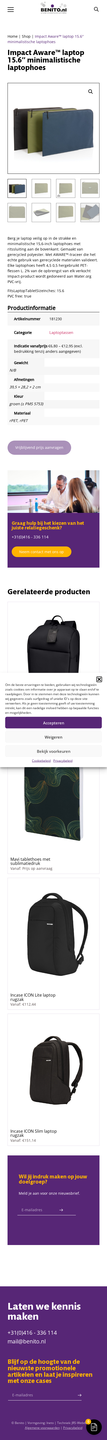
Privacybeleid (62, 760)
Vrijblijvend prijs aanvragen (39, 447)
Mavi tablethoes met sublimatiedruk (30, 861)
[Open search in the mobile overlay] (96, 9)
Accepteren (53, 722)
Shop (26, 36)
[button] (99, 679)
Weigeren (53, 736)
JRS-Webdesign (82, 1423)
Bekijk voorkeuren (53, 751)
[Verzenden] (61, 1210)
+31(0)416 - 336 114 (30, 536)
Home (13, 36)
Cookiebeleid (41, 760)
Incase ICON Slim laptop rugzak (33, 1133)
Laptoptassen (61, 332)
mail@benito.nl (27, 1341)
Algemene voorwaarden (42, 1428)
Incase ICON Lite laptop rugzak (33, 997)
